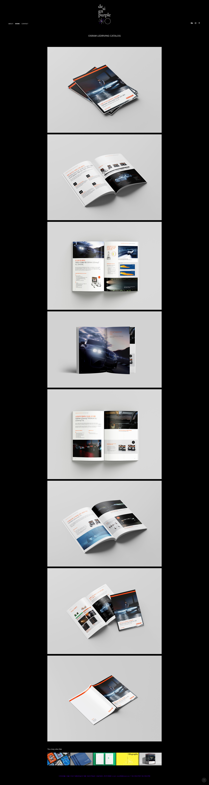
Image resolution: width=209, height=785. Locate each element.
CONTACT (25, 24)
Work (17, 24)
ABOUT (10, 24)
